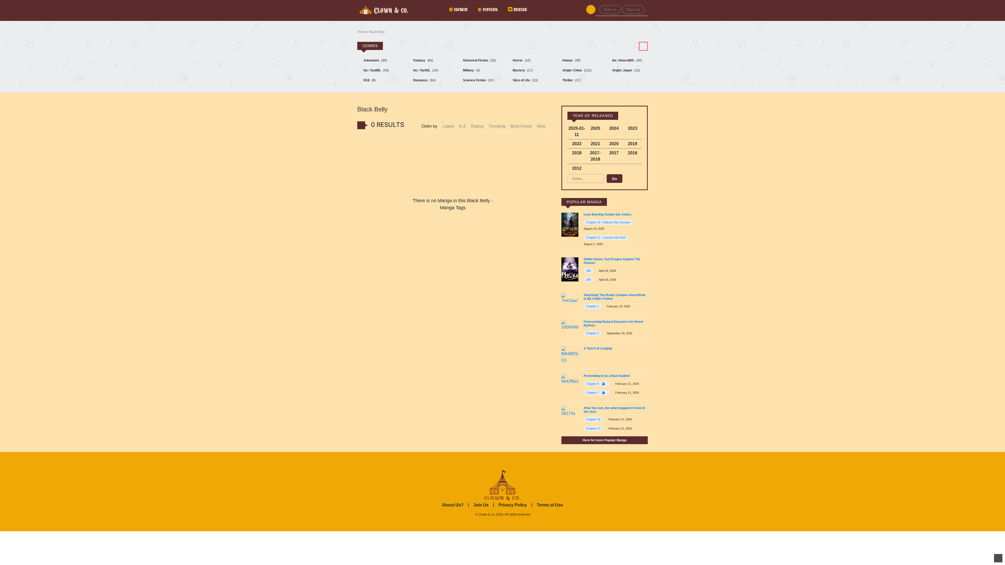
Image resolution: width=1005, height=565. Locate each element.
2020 (614, 144)
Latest (448, 126)
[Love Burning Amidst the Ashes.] (569, 224)
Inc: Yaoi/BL (376, 70)
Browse (460, 9)
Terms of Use (550, 505)
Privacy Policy (513, 505)
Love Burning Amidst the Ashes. (608, 214)
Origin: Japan (625, 70)
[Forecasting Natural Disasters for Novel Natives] (569, 325)
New (541, 126)
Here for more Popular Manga (605, 440)
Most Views (521, 126)
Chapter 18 (593, 419)
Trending (497, 126)
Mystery (522, 70)
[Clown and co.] (383, 9)
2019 (632, 144)
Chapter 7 (593, 392)
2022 (577, 144)
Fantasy (422, 60)
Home (362, 32)
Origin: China (576, 70)
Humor (571, 60)
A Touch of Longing (598, 348)
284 (588, 279)
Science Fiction (478, 80)
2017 (614, 153)
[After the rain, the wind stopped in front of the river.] (569, 411)
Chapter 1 (592, 306)
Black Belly (377, 32)
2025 (595, 128)
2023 (632, 128)
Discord (519, 9)
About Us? (453, 505)
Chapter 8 (593, 383)
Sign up (633, 9)
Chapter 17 (593, 428)
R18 (369, 80)
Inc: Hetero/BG (626, 60)
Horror (521, 60)
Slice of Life (525, 80)
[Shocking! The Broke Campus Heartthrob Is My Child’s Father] (569, 298)
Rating (477, 126)
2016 (632, 153)
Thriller (571, 80)
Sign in (610, 9)
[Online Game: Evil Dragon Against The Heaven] (569, 269)
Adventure (375, 60)
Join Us (481, 505)
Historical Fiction (479, 60)
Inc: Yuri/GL (425, 70)
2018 (577, 153)
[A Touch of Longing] (569, 354)
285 (588, 270)
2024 (614, 128)
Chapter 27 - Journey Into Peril (605, 237)
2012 (577, 168)
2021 (595, 144)
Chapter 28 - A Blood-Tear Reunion (608, 222)
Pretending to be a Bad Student (607, 376)
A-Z (462, 126)
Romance (424, 80)
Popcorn (489, 9)
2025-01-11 (576, 131)
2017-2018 (595, 156)
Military (471, 70)
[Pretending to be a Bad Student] (569, 379)
